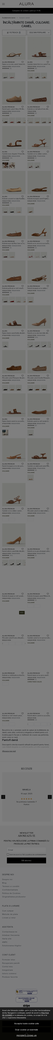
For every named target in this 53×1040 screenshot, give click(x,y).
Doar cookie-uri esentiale (26, 1029)
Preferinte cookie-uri (27, 1036)
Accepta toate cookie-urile (26, 1023)
